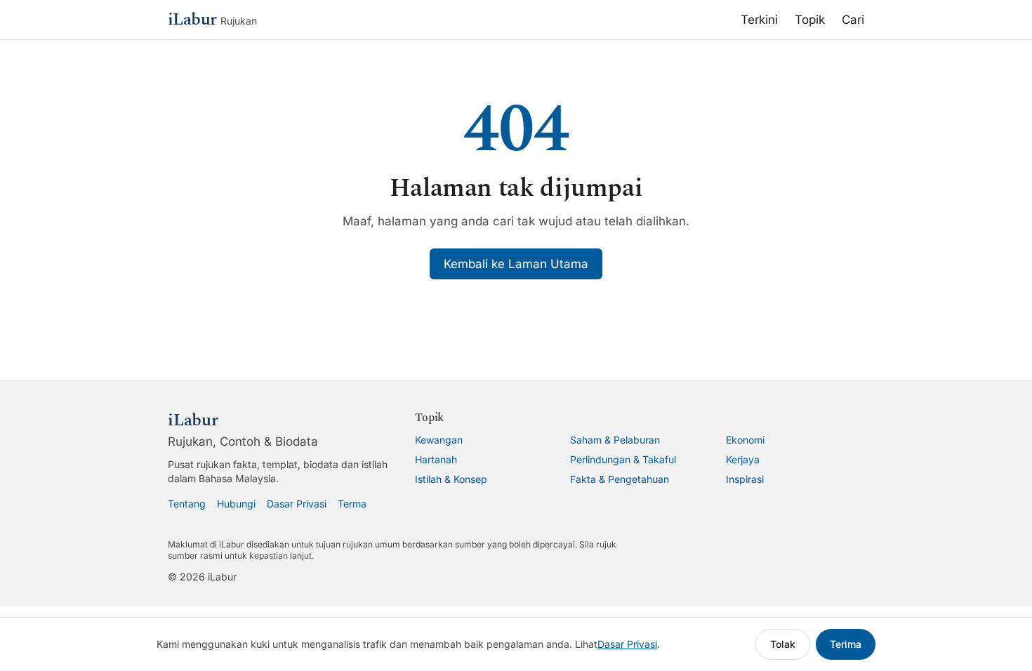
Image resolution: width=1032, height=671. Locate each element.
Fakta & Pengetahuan (619, 479)
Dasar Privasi (296, 504)
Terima (845, 644)
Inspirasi (745, 479)
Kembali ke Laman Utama (516, 264)
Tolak (782, 644)
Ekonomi (745, 440)
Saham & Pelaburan (615, 440)
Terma (352, 504)
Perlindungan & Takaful (623, 459)
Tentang (187, 504)
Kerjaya (743, 459)
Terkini (759, 20)
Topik (810, 20)
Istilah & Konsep (451, 479)
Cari (853, 20)
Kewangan (439, 440)
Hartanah (436, 459)
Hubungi (236, 504)
